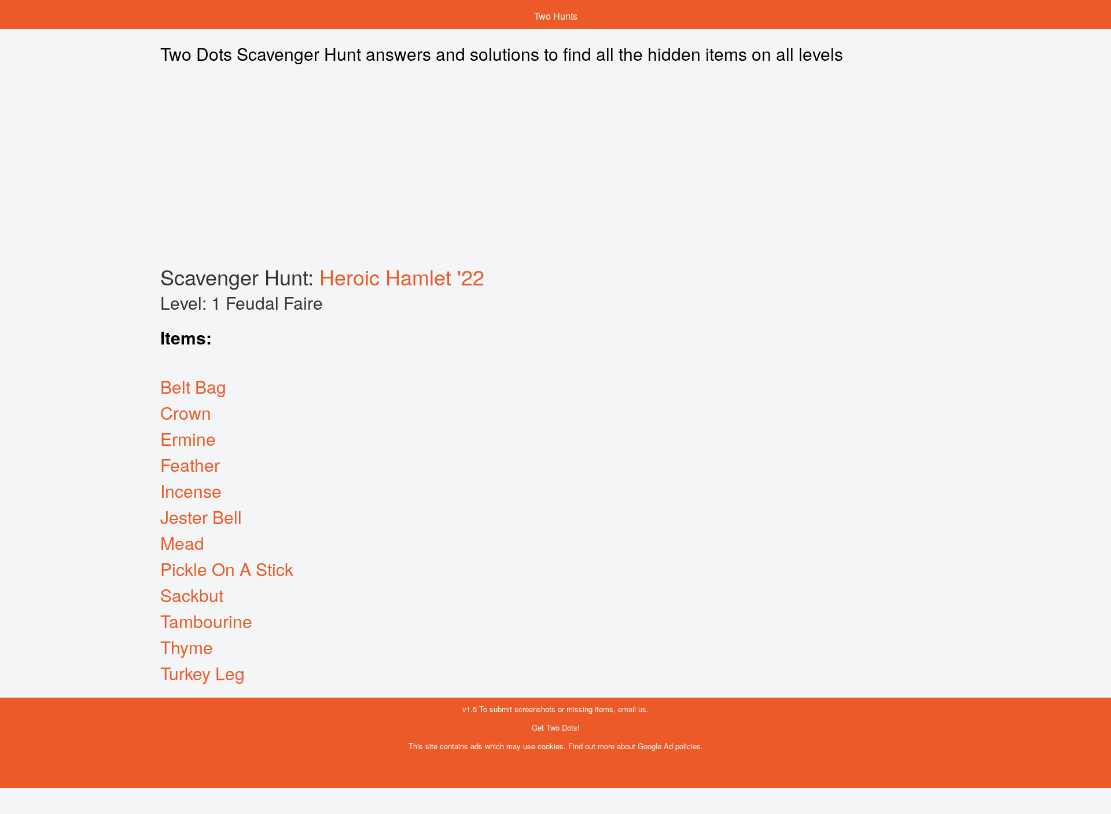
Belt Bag (193, 386)
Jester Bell (201, 516)
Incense (191, 490)
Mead (182, 542)
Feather (190, 464)
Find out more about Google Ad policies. (635, 745)
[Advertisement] (461, 165)
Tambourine (206, 620)
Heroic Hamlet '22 (401, 276)
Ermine (188, 438)
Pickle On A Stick (226, 568)
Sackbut (191, 594)
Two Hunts (555, 16)
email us (632, 708)
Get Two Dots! (556, 727)
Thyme (186, 647)
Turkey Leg (202, 673)
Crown (185, 412)
